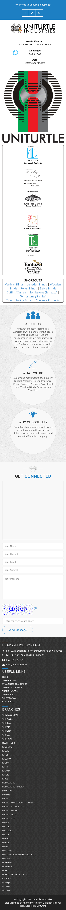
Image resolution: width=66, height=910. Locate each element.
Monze (5, 842)
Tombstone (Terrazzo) (43, 292)
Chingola (7, 718)
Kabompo (7, 746)
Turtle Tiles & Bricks (12, 687)
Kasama (6, 770)
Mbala (5, 834)
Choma (6, 734)
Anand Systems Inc (32, 902)
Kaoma (5, 762)
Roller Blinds (28, 288)
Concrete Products (48, 300)
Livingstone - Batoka (13, 786)
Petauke (6, 878)
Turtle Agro (8, 694)
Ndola (5, 870)
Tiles (9, 300)
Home (5, 677)
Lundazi (6, 794)
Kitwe (5, 778)
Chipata (6, 726)
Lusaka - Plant (9, 814)
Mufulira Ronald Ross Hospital (19, 854)
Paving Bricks (24, 300)
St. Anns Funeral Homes (14, 684)
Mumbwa (7, 858)
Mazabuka (7, 830)
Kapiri (5, 766)
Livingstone (8, 782)
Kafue (5, 754)
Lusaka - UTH (8, 818)
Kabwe (5, 750)
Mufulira (7, 850)
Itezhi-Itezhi (8, 742)
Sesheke (6, 886)
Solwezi (6, 890)
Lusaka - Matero (10, 810)
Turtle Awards (9, 691)
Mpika (5, 846)
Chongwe (7, 738)
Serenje (6, 882)
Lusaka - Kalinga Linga (14, 806)
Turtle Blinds (9, 680)
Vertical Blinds (14, 284)
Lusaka (6, 798)
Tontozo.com (9, 698)
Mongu (6, 838)
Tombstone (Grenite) (33, 296)
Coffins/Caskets (17, 292)
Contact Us (8, 701)
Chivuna (6, 730)
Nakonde (7, 862)
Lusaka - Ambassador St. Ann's (17, 802)
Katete (5, 774)
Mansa (5, 822)
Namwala (7, 866)
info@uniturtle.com (35, 62)
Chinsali (6, 722)
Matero (6, 826)
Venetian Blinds (37, 284)
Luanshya (7, 790)
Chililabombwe (10, 714)
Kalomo (6, 758)
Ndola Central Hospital (15, 874)
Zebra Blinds (48, 288)
